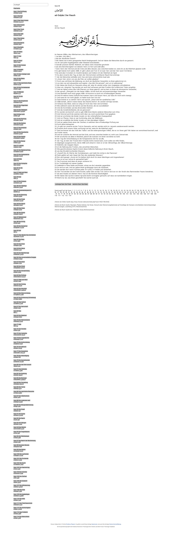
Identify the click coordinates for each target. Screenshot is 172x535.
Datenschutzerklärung (115, 524)
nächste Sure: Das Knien (80, 184)
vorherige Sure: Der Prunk (63, 184)
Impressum (94, 524)
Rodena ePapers (70, 524)
